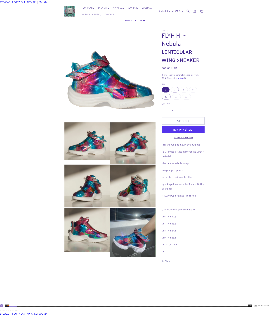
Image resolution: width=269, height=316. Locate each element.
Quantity (166, 103)
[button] (188, 11)
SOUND (43, 2)
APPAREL (32, 2)
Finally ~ (15, 310)
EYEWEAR (5, 2)
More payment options (183, 137)
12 (188, 97)
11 (178, 97)
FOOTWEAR (18, 2)
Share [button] (168, 261)
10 (166, 96)
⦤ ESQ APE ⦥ (5, 310)
